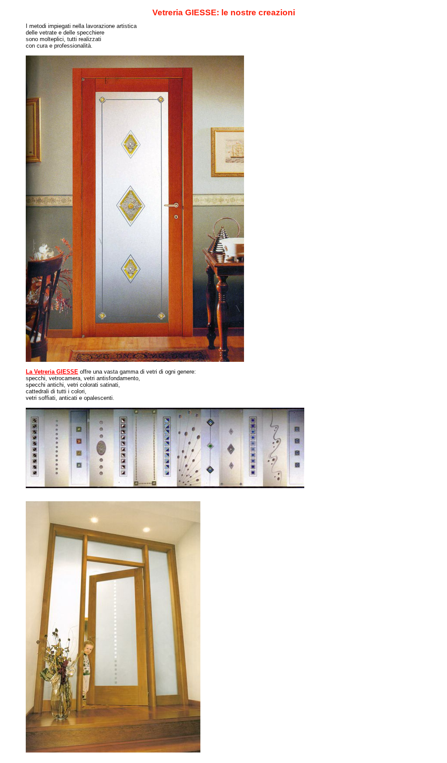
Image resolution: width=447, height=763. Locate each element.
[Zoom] (418, 756)
